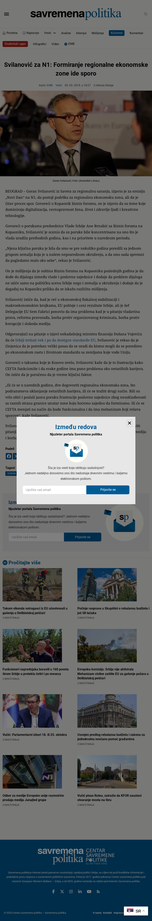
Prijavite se (108, 490)
